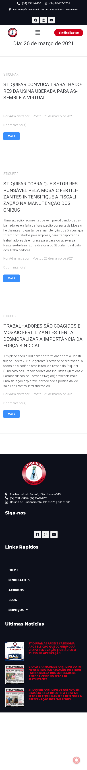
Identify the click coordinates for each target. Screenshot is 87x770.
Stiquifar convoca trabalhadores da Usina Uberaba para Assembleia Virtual (42, 91)
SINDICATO (17, 580)
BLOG (12, 600)
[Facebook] (35, 20)
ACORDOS (16, 590)
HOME (13, 570)
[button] (37, 32)
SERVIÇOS (16, 610)
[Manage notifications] (76, 760)
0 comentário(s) (14, 125)
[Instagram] (43, 20)
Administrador (19, 116)
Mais (11, 136)
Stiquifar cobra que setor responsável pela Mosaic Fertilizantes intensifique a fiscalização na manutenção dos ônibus (41, 197)
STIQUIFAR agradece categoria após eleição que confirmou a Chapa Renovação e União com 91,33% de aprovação (52, 648)
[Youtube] (51, 20)
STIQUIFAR (11, 74)
